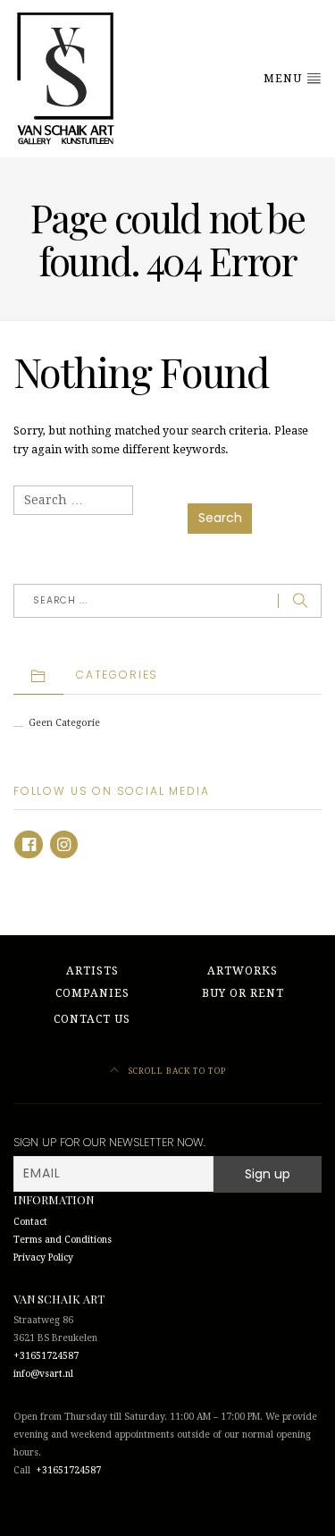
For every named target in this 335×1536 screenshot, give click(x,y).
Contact (30, 1222)
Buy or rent (243, 993)
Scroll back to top (176, 1071)
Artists (92, 971)
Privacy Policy (43, 1257)
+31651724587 (46, 1356)
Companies (92, 993)
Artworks (242, 971)
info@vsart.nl (43, 1374)
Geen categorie (64, 723)
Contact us (92, 1019)
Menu (285, 78)
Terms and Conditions (62, 1239)
